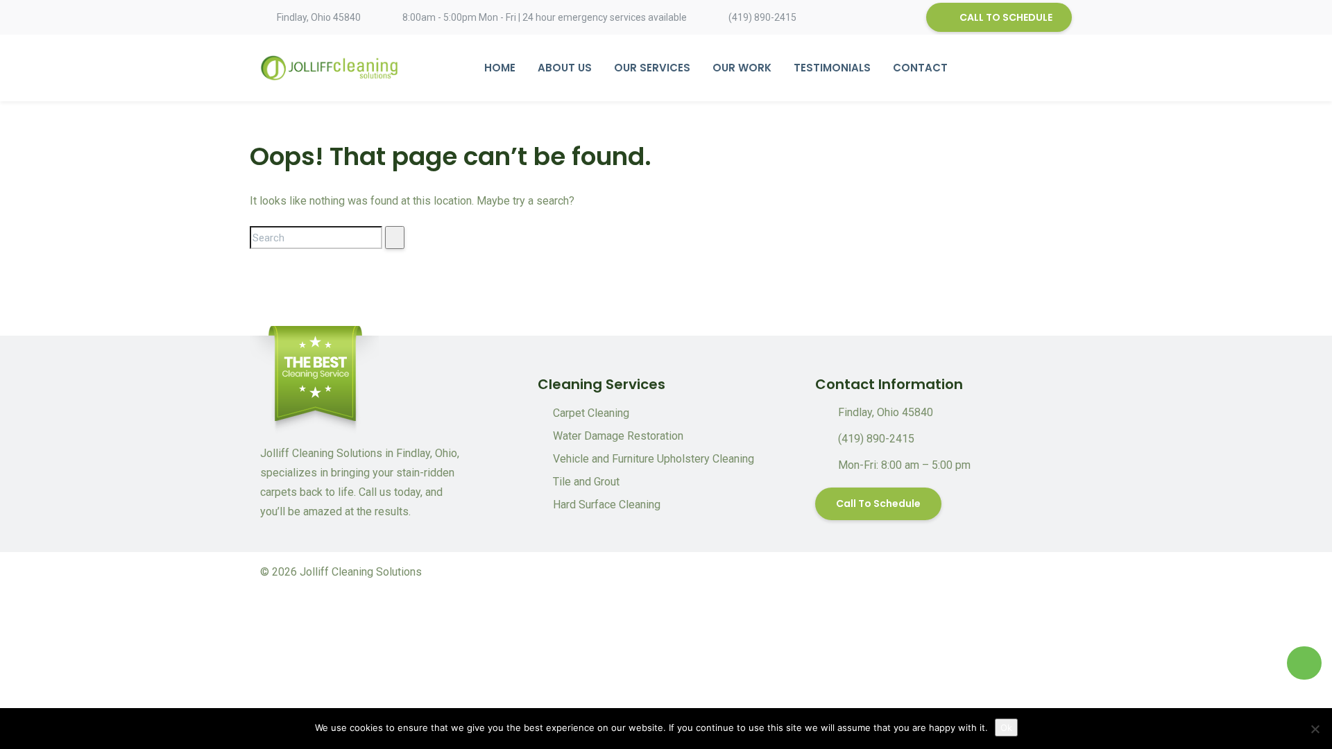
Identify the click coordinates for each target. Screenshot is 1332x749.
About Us (565, 67)
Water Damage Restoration (618, 435)
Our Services (652, 67)
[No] (1315, 729)
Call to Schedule (878, 503)
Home (499, 67)
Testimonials (832, 67)
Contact (920, 67)
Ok (1006, 727)
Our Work (741, 67)
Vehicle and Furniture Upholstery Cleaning (653, 458)
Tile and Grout (586, 481)
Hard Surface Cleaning (606, 504)
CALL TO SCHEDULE (1005, 17)
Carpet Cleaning (591, 413)
